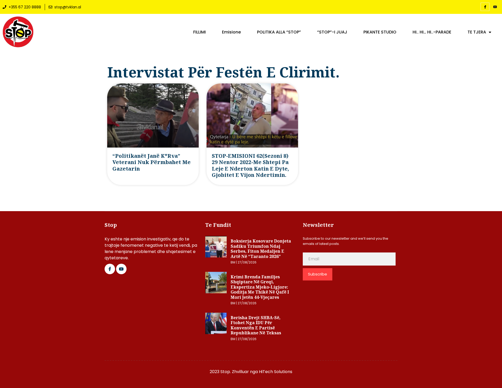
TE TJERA (476, 32)
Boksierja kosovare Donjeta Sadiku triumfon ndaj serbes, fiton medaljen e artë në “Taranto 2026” (261, 248)
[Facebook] (485, 7)
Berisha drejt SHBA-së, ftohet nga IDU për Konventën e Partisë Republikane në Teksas (256, 325)
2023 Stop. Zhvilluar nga (234, 372)
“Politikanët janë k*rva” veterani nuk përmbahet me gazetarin (151, 162)
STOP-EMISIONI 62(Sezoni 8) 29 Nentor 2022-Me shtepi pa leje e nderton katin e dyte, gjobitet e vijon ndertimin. (250, 165)
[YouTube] (494, 7)
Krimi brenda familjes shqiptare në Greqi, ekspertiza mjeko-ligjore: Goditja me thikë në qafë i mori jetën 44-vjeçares (260, 287)
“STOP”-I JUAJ (332, 32)
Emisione (231, 32)
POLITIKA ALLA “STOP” (279, 32)
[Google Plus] (121, 269)
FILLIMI (199, 32)
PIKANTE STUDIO (379, 32)
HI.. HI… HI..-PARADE (432, 32)
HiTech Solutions (275, 372)
